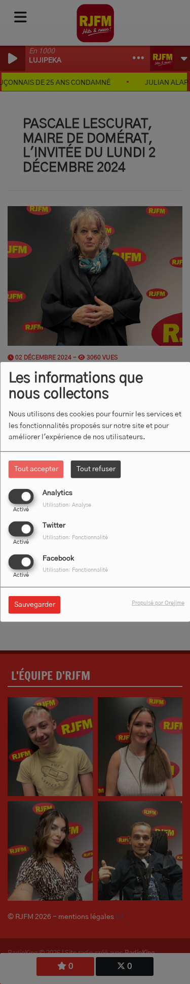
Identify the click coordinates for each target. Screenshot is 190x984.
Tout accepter (36, 469)
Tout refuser (96, 469)
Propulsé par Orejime (158, 602)
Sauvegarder (34, 604)
